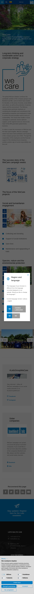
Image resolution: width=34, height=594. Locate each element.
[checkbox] (3, 574)
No (16, 316)
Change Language (19, 309)
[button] (4, 559)
